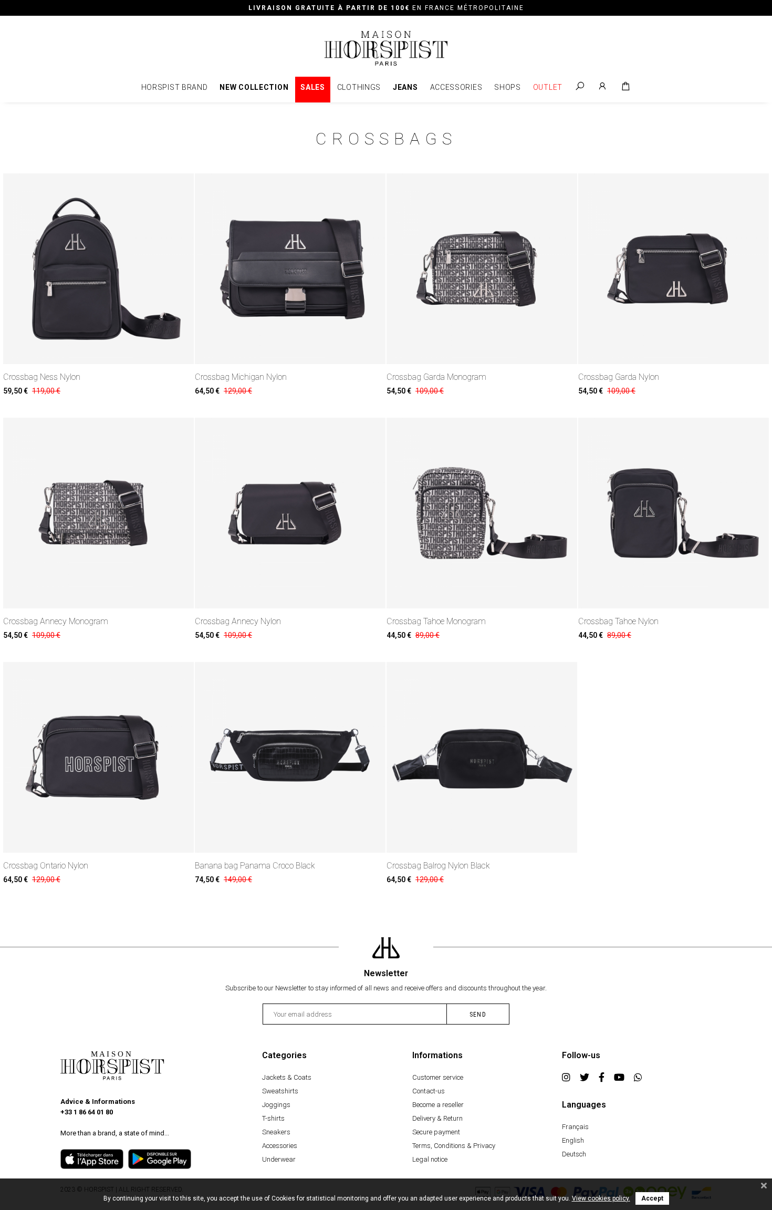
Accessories (456, 87)
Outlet (547, 87)
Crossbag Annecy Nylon (238, 621)
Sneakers (276, 1132)
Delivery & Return (437, 1118)
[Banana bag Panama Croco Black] (290, 757)
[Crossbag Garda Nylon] (673, 268)
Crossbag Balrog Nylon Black (438, 866)
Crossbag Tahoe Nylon (618, 621)
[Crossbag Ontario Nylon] (98, 757)
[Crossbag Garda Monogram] (482, 268)
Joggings (276, 1105)
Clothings (359, 87)
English (573, 1140)
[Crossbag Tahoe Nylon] (673, 513)
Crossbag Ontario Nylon (45, 866)
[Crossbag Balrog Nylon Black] (482, 757)
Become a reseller (438, 1105)
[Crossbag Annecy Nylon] (290, 513)
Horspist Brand (174, 87)
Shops (507, 87)
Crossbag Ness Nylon (41, 377)
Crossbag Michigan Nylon (241, 377)
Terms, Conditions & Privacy (453, 1146)
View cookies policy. (601, 1198)
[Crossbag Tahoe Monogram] (482, 513)
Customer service (437, 1077)
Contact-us (428, 1091)
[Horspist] (386, 47)
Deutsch (574, 1154)
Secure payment (436, 1132)
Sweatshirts (280, 1091)
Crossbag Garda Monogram (436, 377)
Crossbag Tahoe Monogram (436, 621)
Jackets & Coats (286, 1077)
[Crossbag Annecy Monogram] (98, 513)
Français (575, 1127)
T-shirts (273, 1118)
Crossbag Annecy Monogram (55, 621)
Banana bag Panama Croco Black (255, 866)
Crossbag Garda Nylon (618, 377)
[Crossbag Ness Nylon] (98, 268)
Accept (652, 1198)
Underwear (279, 1159)
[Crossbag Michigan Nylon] (290, 268)
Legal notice (429, 1159)
